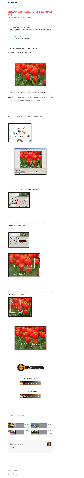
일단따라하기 (12, 3)
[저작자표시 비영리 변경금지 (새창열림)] (22, 415)
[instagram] (14, 474)
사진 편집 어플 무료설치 (15, 36)
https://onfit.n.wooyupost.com (15, 34)
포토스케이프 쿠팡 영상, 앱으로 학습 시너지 (19, 28)
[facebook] (8, 474)
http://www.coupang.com (14, 25)
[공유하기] (13, 416)
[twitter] (11, 474)
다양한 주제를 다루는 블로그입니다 (16, 444)
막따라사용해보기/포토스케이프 (13, 17)
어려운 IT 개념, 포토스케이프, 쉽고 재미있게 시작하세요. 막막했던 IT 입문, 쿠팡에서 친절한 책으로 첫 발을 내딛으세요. (30, 30)
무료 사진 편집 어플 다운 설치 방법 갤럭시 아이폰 (19, 38)
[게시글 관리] (14, 416)
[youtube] (16, 474)
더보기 (51, 422)
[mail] (19, 474)
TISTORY (9, 468)
